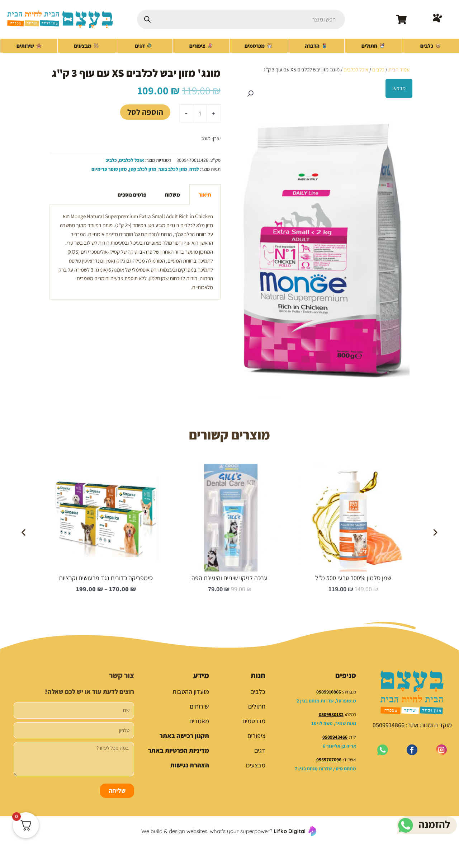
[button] (250, 93)
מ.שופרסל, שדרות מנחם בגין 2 (326, 700)
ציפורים (256, 736)
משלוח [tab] (172, 194)
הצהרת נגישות (189, 765)
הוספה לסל (145, 112)
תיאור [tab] (205, 194)
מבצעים (255, 765)
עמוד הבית (399, 69)
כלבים (378, 69)
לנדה (194, 169)
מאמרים (199, 721)
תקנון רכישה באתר (184, 736)
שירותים (199, 706)
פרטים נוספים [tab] (132, 194)
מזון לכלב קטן (142, 169)
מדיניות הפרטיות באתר (178, 750)
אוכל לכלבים (356, 69)
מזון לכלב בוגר (172, 169)
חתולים (256, 706)
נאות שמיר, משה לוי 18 (333, 723)
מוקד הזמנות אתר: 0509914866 (412, 725)
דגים (259, 750)
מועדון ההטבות (190, 691)
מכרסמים (253, 721)
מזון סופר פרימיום (109, 169)
